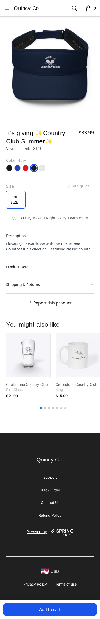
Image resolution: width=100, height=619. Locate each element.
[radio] (15, 199)
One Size (14, 200)
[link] (28, 355)
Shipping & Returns (23, 284)
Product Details (19, 266)
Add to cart (50, 609)
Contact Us (50, 502)
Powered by (37, 531)
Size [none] (10, 186)
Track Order (50, 490)
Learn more (78, 217)
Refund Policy (50, 515)
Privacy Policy (35, 584)
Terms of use (66, 584)
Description (16, 235)
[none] (78, 186)
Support (50, 477)
